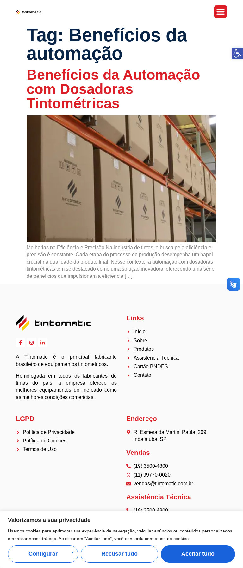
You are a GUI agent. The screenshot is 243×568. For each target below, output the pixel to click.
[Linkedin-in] (42, 342)
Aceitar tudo (198, 554)
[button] (237, 53)
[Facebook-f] (20, 342)
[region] (121, 539)
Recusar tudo (119, 554)
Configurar (43, 554)
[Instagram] (31, 342)
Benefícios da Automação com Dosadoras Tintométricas (113, 89)
